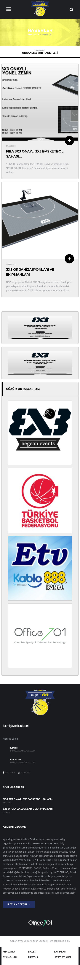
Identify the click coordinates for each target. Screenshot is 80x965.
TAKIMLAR (59, 951)
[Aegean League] (40, 8)
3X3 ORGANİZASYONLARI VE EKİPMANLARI (27, 808)
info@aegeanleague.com (22, 751)
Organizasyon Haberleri (40, 51)
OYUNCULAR (10, 957)
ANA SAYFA (33, 35)
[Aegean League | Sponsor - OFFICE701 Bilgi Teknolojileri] (40, 635)
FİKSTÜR (33, 957)
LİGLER (32, 951)
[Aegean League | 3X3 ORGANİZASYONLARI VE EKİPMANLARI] (40, 220)
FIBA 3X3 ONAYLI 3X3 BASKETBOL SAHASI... (27, 799)
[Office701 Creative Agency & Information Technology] (40, 923)
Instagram (26, 773)
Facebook (10, 773)
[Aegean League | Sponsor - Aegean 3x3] (40, 432)
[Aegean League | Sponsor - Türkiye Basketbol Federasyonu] (40, 500)
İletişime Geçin (17, 904)
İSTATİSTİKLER (62, 957)
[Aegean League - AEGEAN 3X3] (40, 327)
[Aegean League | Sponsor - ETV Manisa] (40, 568)
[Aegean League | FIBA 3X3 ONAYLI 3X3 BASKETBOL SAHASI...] (40, 101)
